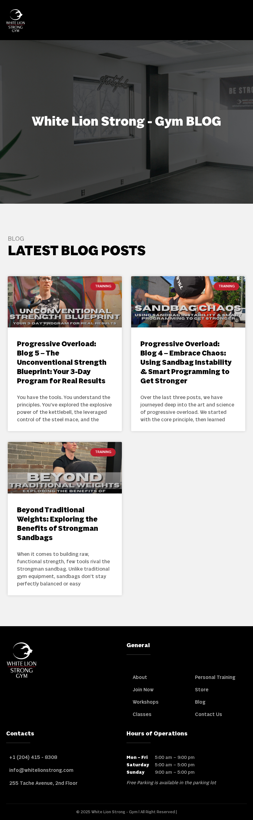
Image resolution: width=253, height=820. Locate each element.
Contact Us (208, 714)
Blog (200, 702)
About (140, 677)
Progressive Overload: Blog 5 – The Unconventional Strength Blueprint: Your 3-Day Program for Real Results (61, 362)
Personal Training (215, 677)
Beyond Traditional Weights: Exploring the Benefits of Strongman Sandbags (57, 524)
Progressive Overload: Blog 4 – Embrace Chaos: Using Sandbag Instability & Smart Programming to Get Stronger (186, 362)
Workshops (146, 702)
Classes (142, 714)
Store (202, 689)
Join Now (143, 689)
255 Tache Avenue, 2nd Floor (43, 783)
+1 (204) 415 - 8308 (33, 757)
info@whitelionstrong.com (41, 770)
